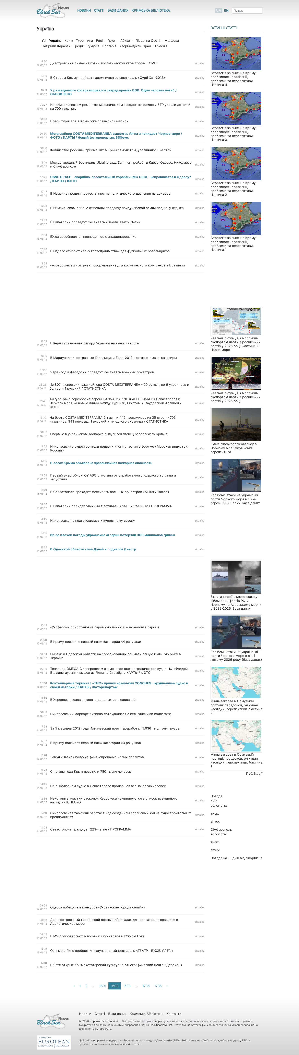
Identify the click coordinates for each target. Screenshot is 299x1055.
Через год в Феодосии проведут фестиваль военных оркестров (102, 372)
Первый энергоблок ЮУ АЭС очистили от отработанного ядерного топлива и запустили (113, 477)
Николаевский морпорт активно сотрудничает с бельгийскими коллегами (110, 714)
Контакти (174, 1014)
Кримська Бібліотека (151, 10)
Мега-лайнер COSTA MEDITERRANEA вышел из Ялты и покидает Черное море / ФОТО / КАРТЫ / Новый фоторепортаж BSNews (116, 135)
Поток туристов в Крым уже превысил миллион (89, 121)
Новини (84, 10)
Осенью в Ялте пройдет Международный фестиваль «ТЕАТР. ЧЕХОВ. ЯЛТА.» (111, 951)
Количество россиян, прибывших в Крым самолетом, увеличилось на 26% (110, 150)
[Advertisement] (120, 304)
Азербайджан (130, 46)
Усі (44, 40)
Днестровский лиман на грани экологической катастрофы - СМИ (103, 63)
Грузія (112, 40)
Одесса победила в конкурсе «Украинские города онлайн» (97, 907)
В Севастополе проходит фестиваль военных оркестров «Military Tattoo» (109, 492)
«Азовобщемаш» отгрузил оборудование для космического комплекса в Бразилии (117, 265)
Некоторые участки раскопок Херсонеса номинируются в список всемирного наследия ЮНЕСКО (113, 800)
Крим (68, 40)
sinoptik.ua (254, 858)
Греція (78, 46)
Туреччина (84, 40)
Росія (100, 40)
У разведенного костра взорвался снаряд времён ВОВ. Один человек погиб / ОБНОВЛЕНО (113, 92)
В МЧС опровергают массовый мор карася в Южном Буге (97, 936)
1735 (146, 986)
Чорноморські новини (104, 1021)
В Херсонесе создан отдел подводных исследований (93, 700)
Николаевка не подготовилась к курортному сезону (92, 521)
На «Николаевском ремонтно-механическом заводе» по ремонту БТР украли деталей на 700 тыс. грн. (120, 107)
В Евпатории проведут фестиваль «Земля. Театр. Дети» (95, 222)
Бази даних (118, 10)
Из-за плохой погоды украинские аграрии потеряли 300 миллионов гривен (112, 535)
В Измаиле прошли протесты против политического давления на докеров (110, 193)
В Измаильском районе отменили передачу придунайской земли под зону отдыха (117, 208)
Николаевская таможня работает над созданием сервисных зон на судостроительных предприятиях (120, 815)
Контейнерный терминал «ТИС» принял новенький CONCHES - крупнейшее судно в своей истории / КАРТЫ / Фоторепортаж (119, 685)
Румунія (93, 46)
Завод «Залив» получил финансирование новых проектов (97, 757)
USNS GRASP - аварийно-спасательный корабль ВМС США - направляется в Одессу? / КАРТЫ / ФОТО (120, 179)
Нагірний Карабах (56, 46)
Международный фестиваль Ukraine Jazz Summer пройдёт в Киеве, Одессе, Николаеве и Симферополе (120, 164)
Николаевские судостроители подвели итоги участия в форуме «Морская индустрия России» (119, 448)
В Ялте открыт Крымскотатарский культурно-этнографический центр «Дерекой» (116, 965)
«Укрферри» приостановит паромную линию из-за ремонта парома (104, 627)
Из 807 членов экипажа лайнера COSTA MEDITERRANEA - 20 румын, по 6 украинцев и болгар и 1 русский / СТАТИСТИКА (119, 386)
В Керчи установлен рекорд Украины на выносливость (94, 343)
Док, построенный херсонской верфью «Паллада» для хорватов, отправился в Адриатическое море (114, 922)
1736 (158, 986)
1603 (127, 986)
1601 (102, 986)
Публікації (254, 773)
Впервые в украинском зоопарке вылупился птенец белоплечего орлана (108, 434)
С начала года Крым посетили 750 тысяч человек (90, 771)
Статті (99, 10)
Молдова (172, 40)
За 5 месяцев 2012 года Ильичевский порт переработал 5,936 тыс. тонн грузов (114, 728)
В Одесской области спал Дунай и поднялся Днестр (93, 549)
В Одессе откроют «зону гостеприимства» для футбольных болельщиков (110, 251)
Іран (147, 46)
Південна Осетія (148, 40)
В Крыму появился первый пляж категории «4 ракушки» (96, 642)
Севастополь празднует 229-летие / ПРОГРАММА (90, 829)
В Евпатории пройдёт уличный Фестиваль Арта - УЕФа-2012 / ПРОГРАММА (111, 506)
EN (226, 10)
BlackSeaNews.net (161, 1025)
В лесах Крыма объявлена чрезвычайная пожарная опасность (101, 463)
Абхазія (126, 40)
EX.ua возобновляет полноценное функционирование (93, 237)
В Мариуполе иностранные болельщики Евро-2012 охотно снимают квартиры (113, 358)
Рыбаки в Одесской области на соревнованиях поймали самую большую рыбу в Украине (115, 656)
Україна (199, 63)
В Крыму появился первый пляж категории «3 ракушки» (96, 743)
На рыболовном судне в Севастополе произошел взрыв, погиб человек (108, 786)
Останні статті (224, 28)
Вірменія (160, 46)
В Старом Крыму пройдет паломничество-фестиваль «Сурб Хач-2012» (107, 78)
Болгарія (109, 46)
